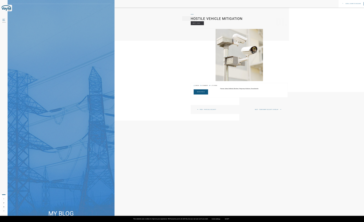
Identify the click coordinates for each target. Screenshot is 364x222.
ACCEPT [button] (227, 219)
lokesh (197, 85)
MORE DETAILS (201, 91)
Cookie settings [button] (216, 219)
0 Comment (204, 85)
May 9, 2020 (196, 23)
